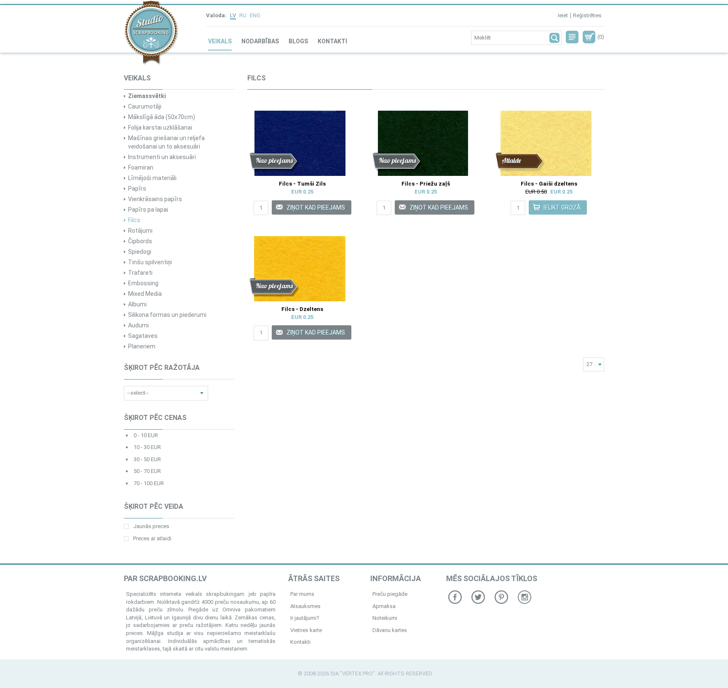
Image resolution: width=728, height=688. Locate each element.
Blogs (298, 41)
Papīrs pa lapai (148, 209)
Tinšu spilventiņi (150, 262)
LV (233, 15)
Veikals (220, 41)
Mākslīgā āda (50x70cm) (161, 117)
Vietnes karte (306, 630)
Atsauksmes (305, 606)
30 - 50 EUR (147, 459)
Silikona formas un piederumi (167, 314)
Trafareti (140, 272)
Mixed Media (145, 293)
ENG (255, 15)
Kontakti (332, 41)
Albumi (137, 304)
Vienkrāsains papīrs (155, 199)
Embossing (143, 283)
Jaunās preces (151, 526)
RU (242, 15)
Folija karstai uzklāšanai (160, 127)
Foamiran (140, 167)
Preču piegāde (389, 594)
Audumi (138, 325)
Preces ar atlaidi (152, 538)
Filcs (134, 220)
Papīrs (137, 188)
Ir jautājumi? (304, 618)
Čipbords (140, 241)
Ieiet (563, 15)
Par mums (302, 594)
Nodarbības (260, 41)
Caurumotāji (144, 106)
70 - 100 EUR (149, 483)
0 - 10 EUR (146, 435)
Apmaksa (384, 606)
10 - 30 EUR (147, 447)
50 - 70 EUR (147, 471)
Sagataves (143, 335)
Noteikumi (384, 618)
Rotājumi (140, 230)
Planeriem (141, 346)
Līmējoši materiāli (152, 178)
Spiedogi (139, 251)
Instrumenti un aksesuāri (162, 157)
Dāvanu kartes (389, 630)
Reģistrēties (587, 15)
